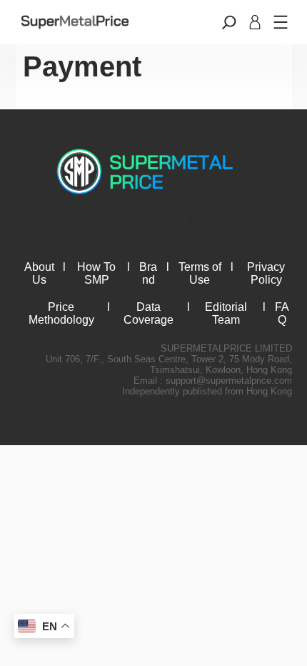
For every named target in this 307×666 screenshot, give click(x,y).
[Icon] (65, 224)
